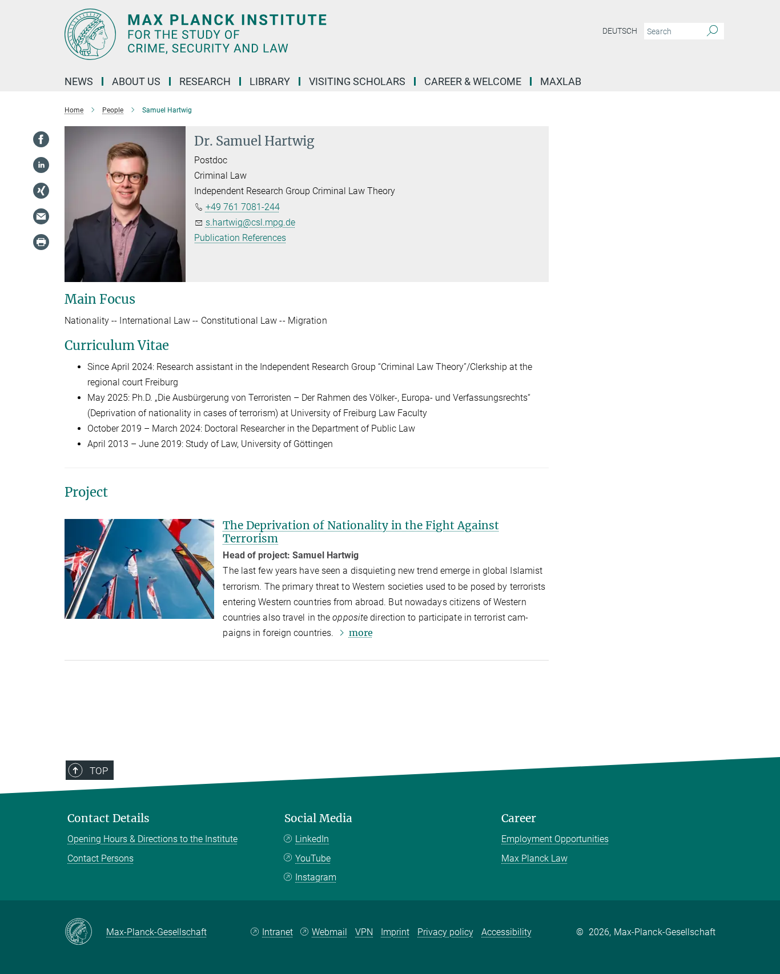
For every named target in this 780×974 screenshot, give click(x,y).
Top (99, 770)
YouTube (313, 858)
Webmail (329, 932)
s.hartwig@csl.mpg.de (250, 222)
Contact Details (108, 818)
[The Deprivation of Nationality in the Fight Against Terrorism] (139, 569)
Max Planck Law (534, 858)
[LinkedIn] (41, 165)
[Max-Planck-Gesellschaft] (85, 932)
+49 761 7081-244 (243, 207)
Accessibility (506, 932)
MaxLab (560, 81)
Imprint (395, 932)
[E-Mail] (41, 216)
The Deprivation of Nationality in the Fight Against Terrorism (361, 531)
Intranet (277, 932)
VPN (364, 932)
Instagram (315, 877)
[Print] (41, 242)
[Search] (712, 31)
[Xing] (41, 190)
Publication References (240, 237)
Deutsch (619, 30)
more (361, 632)
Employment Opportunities (555, 839)
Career (518, 818)
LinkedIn (312, 839)
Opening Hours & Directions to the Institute (152, 839)
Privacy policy (445, 932)
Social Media (318, 818)
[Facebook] (41, 139)
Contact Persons (100, 858)
